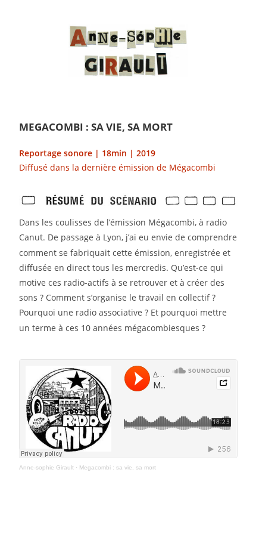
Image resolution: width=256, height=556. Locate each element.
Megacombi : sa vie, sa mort (117, 467)
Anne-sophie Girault (46, 467)
